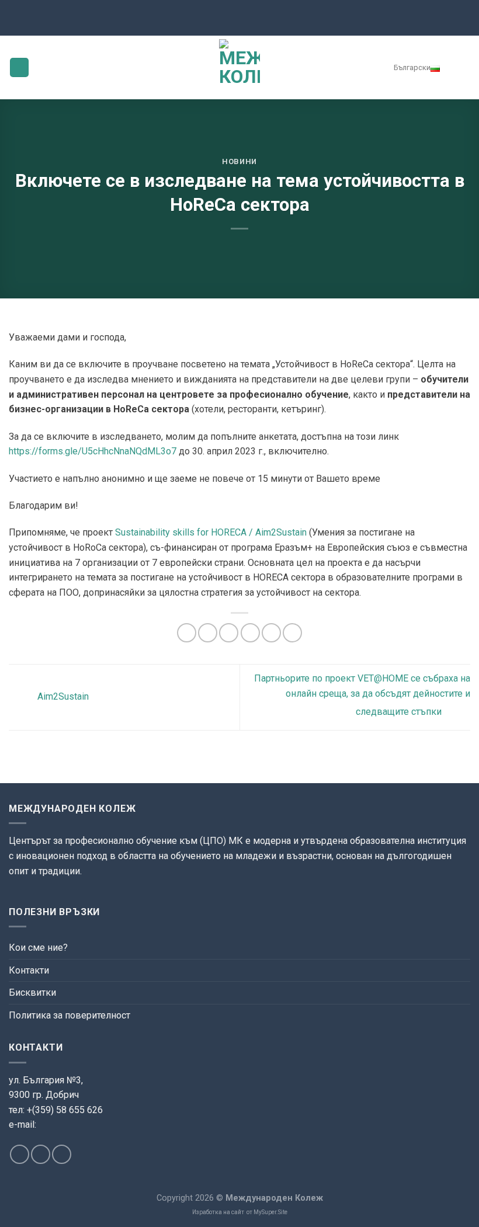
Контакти (29, 970)
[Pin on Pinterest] (271, 632)
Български (412, 67)
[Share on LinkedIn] (292, 632)
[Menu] (19, 67)
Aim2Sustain (62, 697)
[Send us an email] (40, 1154)
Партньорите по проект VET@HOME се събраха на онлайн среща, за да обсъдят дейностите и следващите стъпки (362, 695)
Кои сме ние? (38, 947)
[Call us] (61, 1154)
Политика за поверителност (69, 1015)
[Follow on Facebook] (19, 1154)
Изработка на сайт (218, 1212)
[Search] (461, 67)
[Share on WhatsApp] (186, 632)
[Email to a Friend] (250, 632)
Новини (239, 161)
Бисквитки (32, 992)
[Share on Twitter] (228, 632)
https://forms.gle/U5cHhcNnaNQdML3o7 (92, 451)
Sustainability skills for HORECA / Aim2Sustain (211, 532)
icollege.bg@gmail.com (53, 1138)
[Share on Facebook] (207, 632)
